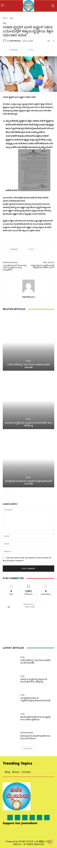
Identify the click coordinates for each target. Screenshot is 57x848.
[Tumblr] (39, 817)
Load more (27, 748)
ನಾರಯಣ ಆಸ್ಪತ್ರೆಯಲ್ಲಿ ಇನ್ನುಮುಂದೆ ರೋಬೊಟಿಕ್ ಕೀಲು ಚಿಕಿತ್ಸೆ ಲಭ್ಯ (28, 424)
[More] (40, 50)
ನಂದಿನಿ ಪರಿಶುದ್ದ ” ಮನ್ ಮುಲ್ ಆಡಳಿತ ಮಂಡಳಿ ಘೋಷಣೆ (28, 366)
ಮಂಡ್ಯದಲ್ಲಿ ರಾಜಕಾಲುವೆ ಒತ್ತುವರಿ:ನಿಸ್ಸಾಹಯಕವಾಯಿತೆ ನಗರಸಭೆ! (28, 482)
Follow (28, 585)
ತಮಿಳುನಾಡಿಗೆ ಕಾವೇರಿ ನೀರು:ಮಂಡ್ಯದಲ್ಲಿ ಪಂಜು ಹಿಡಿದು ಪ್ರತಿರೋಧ (35, 718)
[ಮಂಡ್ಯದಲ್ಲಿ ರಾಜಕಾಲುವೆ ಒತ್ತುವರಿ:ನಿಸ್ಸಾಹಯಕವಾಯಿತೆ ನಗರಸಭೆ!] (28, 458)
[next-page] (9, 493)
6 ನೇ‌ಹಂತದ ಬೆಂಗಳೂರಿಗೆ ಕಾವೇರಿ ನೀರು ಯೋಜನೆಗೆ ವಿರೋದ (35, 737)
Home (5, 18)
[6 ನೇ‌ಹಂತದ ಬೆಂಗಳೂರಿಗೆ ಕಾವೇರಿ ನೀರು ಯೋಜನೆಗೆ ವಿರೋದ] (10, 736)
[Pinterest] (32, 817)
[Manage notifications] (50, 842)
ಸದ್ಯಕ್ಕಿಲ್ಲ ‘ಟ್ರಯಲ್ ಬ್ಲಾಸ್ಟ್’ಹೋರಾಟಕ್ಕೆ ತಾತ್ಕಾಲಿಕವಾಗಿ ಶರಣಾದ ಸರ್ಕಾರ (42, 266)
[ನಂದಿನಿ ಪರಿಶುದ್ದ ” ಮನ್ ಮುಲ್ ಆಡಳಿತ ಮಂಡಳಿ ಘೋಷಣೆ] (28, 342)
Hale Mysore (15, 41)
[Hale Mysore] (5, 41)
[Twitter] (47, 817)
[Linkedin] (25, 817)
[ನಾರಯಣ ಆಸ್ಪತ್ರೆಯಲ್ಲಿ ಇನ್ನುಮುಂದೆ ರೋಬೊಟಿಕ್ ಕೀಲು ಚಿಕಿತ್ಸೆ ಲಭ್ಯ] (28, 400)
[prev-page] (4, 493)
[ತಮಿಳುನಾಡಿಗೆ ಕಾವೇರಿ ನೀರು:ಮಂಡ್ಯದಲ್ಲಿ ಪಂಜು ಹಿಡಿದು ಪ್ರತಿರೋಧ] (10, 717)
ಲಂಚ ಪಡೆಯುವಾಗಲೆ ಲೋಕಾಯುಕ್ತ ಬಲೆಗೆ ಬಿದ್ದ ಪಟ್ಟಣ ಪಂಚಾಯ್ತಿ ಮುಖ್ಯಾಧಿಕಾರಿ (14, 267)
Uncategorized (26, 733)
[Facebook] (10, 817)
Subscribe (46, 585)
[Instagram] (17, 817)
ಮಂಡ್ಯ (28, 361)
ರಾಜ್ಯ (11, 18)
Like (11, 585)
